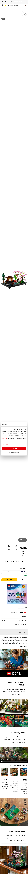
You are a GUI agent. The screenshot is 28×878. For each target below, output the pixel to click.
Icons (25, 9)
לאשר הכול (14, 448)
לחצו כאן (4, 438)
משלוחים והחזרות (22, 616)
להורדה (3, 620)
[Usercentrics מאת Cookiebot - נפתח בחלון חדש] (8, 424)
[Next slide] (5, 2)
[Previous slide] (26, 2)
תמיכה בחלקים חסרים (22, 620)
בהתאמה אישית (15, 452)
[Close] (2, 1)
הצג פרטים (6, 444)
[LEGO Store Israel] (14, 5)
